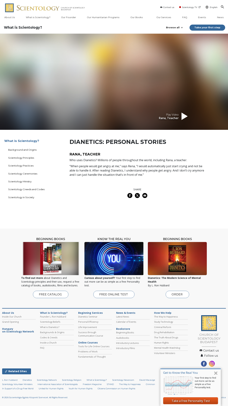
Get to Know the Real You (180, 373)
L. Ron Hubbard (9, 380)
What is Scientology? (38, 17)
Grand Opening (10, 321)
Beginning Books (125, 332)
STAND (110, 384)
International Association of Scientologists (58, 384)
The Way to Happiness (166, 316)
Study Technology (163, 321)
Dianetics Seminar (87, 316)
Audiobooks (122, 337)
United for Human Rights (51, 388)
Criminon (150, 384)
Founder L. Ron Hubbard (53, 316)
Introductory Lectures (127, 343)
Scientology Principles (21, 157)
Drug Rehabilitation (164, 332)
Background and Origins (22, 149)
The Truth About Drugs (166, 337)
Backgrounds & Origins (52, 332)
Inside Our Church (12, 316)
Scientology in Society (21, 197)
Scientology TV (189, 7)
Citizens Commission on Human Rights (116, 388)
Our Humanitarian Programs (103, 17)
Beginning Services (90, 312)
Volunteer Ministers (164, 353)
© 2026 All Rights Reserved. (35, 397)
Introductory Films (125, 348)
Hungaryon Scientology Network (18, 330)
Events (202, 17)
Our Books (136, 17)
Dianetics (27, 380)
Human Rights (161, 342)
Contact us (168, 7)
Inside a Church (48, 342)
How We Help (162, 312)
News (220, 17)
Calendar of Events (126, 321)
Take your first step (207, 27)
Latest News (122, 316)
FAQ (184, 17)
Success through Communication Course (90, 334)
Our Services (163, 17)
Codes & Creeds (49, 337)
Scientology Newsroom (123, 380)
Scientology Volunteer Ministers (17, 384)
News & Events (125, 312)
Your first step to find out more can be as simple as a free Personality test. (205, 382)
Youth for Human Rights (80, 388)
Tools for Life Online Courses (94, 346)
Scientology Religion (71, 380)
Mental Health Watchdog (167, 347)
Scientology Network (47, 380)
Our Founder (68, 17)
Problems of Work (88, 351)
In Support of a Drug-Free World (17, 388)
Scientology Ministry (20, 181)
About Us (9, 17)
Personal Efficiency (88, 321)
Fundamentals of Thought (92, 356)
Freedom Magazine (92, 384)
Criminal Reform (162, 327)
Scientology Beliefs (50, 321)
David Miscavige (147, 380)
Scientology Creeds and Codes (26, 189)
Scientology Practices (20, 165)
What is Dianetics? (49, 327)
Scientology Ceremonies (22, 173)
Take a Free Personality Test (191, 401)
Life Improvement (87, 327)
